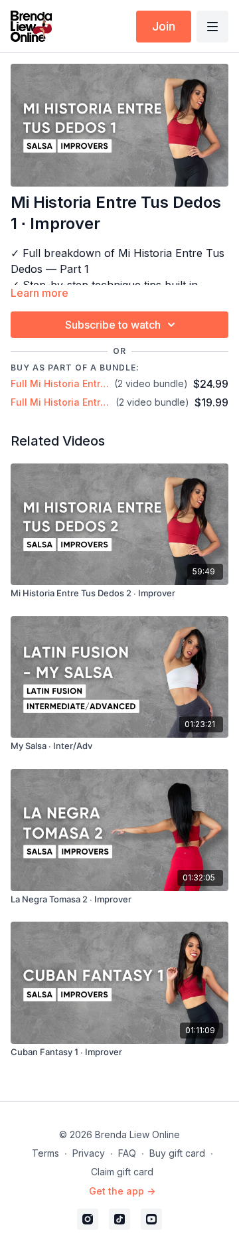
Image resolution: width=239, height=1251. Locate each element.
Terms (45, 1153)
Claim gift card (122, 1171)
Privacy (88, 1153)
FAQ (127, 1153)
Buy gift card (177, 1153)
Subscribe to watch (113, 324)
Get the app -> (122, 1191)
